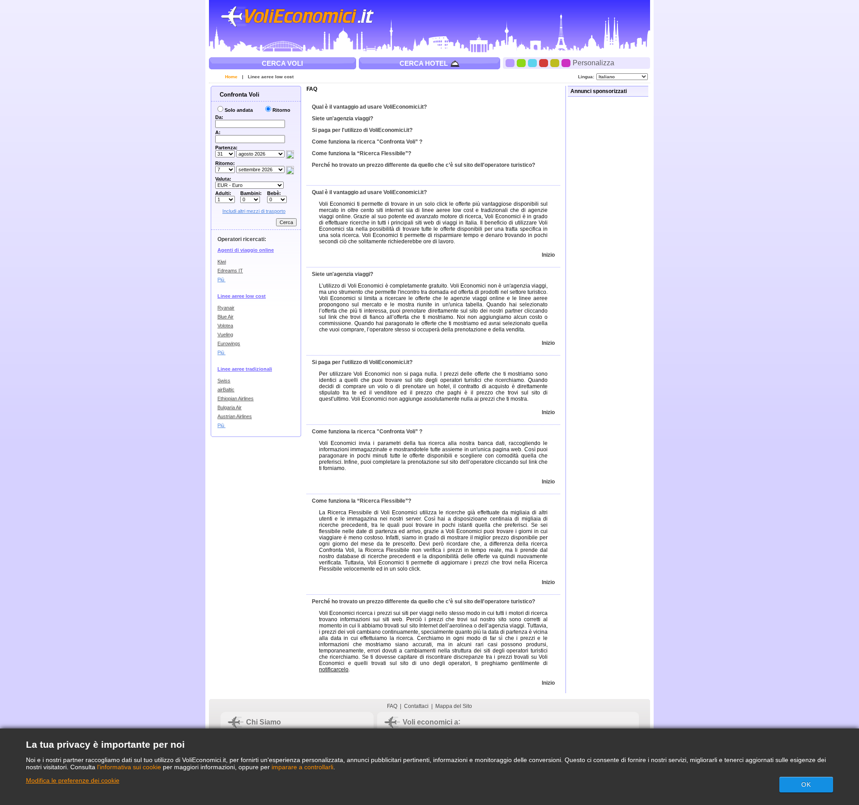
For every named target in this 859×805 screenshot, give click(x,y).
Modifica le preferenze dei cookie (72, 780)
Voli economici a (430, 722)
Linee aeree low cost (270, 76)
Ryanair (225, 307)
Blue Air (225, 316)
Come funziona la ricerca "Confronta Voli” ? (367, 142)
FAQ (392, 706)
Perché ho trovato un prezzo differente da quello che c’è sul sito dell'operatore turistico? (423, 165)
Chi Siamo (263, 722)
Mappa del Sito (453, 706)
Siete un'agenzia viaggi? (342, 118)
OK (806, 784)
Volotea (225, 325)
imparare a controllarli (302, 767)
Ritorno (281, 110)
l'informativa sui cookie (129, 767)
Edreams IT (230, 270)
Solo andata (239, 110)
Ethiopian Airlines (235, 398)
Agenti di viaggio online (245, 250)
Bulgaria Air (229, 407)
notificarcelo (334, 669)
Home (231, 76)
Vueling (225, 334)
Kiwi (221, 261)
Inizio (548, 255)
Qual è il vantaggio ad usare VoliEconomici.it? (369, 107)
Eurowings (228, 343)
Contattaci (416, 706)
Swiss (223, 380)
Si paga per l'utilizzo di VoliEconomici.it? (362, 130)
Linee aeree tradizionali (244, 369)
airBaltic (225, 389)
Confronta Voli (238, 94)
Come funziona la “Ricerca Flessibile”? (361, 153)
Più (221, 279)
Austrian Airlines (234, 416)
